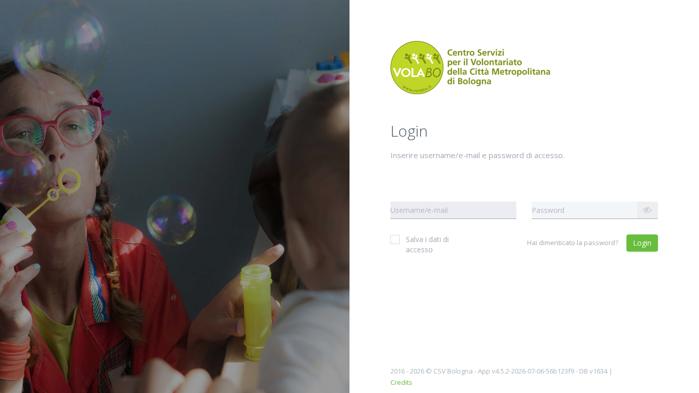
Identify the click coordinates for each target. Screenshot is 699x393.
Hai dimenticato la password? (572, 242)
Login (642, 243)
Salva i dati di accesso (427, 244)
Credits (401, 382)
